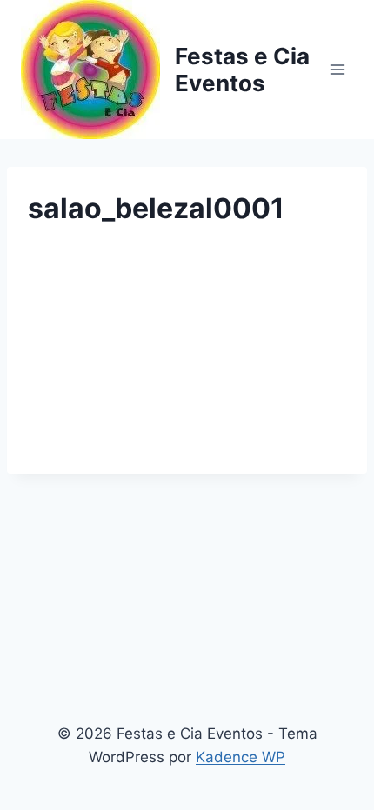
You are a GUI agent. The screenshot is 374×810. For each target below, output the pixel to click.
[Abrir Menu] (337, 69)
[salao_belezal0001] (187, 355)
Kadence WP (240, 757)
